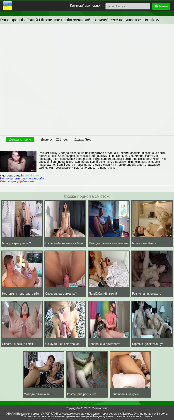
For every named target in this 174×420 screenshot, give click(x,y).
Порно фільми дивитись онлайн (22, 178)
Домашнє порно (20, 139)
